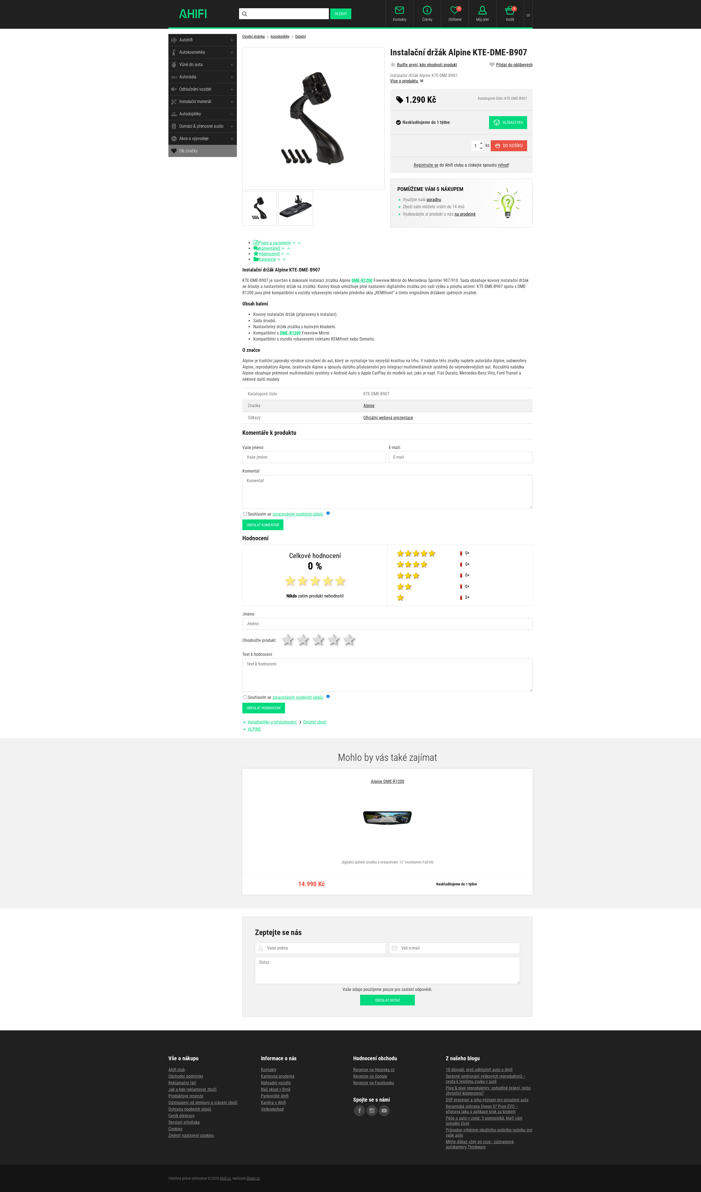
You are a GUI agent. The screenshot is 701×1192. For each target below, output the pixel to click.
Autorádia (187, 76)
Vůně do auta (191, 64)
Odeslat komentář (263, 525)
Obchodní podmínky (185, 1076)
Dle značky (188, 150)
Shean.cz (253, 1178)
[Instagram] (371, 1110)
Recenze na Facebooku (373, 1082)
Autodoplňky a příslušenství (272, 722)
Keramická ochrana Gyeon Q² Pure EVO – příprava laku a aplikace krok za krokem (482, 1109)
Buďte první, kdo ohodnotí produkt (427, 64)
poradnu (434, 199)
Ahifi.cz (225, 1178)
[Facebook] (359, 1110)
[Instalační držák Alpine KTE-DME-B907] (313, 118)
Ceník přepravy (181, 1115)
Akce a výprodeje (193, 138)
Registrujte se (426, 165)
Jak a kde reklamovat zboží (192, 1089)
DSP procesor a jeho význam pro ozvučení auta (487, 1099)
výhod (503, 165)
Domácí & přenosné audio (201, 126)
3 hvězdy (319, 640)
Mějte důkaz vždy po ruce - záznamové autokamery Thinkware (480, 1144)
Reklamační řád (182, 1082)
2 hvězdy (303, 640)
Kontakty (269, 1069)
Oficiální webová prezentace (388, 417)
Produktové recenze (185, 1096)
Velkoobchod (272, 1109)
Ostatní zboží (314, 722)
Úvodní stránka (253, 36)
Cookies (175, 1128)
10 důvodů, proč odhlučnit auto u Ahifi (479, 1069)
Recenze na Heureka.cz (374, 1069)
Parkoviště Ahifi (275, 1096)
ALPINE (254, 729)
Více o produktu (404, 81)
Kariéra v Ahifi (273, 1102)
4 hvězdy (334, 640)
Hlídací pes (513, 122)
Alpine (369, 405)
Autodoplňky (190, 113)
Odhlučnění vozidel (195, 89)
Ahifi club (176, 1069)
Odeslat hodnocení (264, 708)
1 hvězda (288, 640)
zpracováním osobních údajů (297, 514)
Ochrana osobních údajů (189, 1109)
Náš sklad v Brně (276, 1089)
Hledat (341, 14)
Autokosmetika (192, 52)
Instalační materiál (195, 101)
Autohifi (186, 39)
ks (486, 145)
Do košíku (513, 145)
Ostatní (300, 36)
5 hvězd (349, 640)
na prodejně (465, 214)
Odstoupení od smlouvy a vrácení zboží (202, 1102)
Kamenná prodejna (277, 1076)
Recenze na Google (370, 1076)
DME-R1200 (362, 280)
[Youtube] (384, 1110)
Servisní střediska (184, 1122)
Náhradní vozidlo (276, 1082)
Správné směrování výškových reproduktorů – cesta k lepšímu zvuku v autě (486, 1079)
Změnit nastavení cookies (191, 1135)
